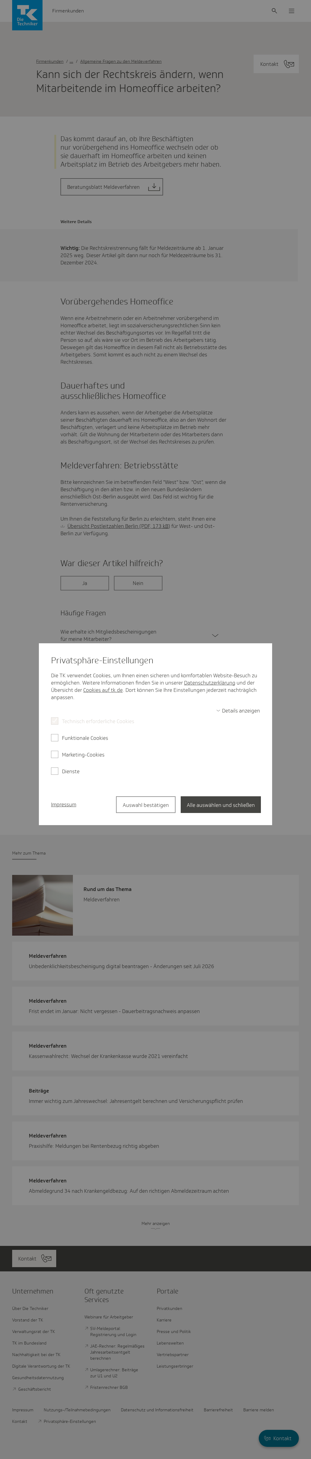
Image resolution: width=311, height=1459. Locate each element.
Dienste (71, 771)
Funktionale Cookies (85, 738)
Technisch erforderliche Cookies (98, 721)
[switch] (238, 710)
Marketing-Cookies (83, 754)
